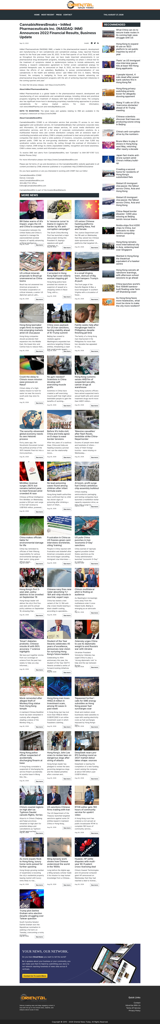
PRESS (59, 15)
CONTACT (67, 15)
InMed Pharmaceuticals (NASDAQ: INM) (36, 49)
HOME (37, 15)
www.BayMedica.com (56, 106)
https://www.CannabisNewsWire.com (62, 160)
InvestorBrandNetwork (56, 190)
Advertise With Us (132, 1005)
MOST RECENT (47, 15)
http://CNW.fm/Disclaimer (82, 166)
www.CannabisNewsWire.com (32, 180)
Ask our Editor (82, 171)
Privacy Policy (134, 1010)
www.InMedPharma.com (33, 106)
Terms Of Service (133, 1008)
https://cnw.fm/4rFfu (57, 85)
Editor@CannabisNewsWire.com (33, 186)
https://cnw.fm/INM (48, 113)
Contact (137, 1003)
